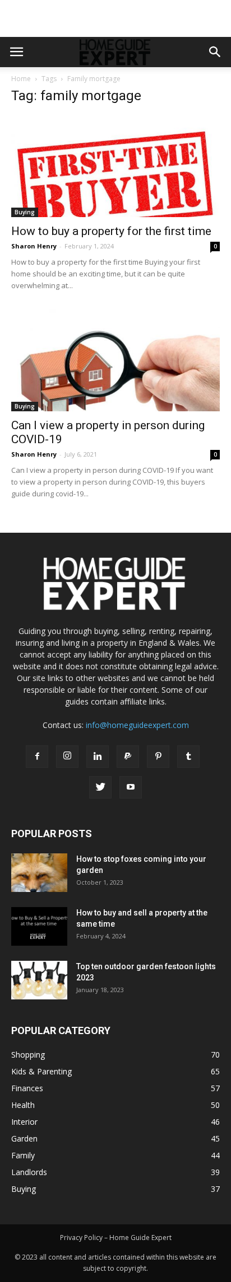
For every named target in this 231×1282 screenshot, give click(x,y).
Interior (24, 1121)
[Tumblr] (188, 756)
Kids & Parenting (41, 1071)
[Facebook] (37, 756)
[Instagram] (67, 756)
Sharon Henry (34, 246)
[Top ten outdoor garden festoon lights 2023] (39, 980)
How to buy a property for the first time (111, 231)
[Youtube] (130, 787)
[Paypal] (128, 756)
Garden (24, 1138)
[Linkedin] (97, 756)
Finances (27, 1088)
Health (23, 1105)
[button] (215, 52)
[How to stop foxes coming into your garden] (39, 872)
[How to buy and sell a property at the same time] (39, 926)
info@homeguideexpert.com (137, 725)
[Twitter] (100, 787)
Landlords (29, 1172)
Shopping (28, 1054)
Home (21, 78)
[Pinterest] (158, 756)
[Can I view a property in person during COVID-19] (115, 360)
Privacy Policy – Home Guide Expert (116, 1237)
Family (23, 1155)
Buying (25, 212)
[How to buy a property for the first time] (115, 166)
